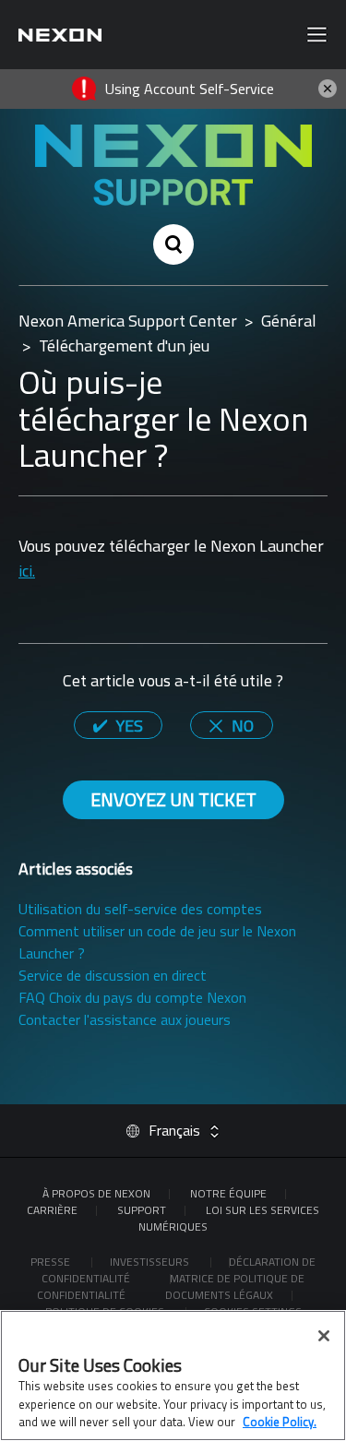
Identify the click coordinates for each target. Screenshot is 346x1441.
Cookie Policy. (279, 1421)
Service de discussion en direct (112, 975)
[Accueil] (59, 34)
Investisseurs (151, 1261)
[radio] (118, 725)
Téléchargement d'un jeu (124, 345)
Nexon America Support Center (127, 320)
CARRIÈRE (52, 1210)
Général (288, 320)
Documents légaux (219, 1295)
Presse (51, 1261)
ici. (26, 570)
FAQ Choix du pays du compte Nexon (132, 997)
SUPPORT (141, 1210)
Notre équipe (228, 1193)
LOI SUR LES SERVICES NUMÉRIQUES (228, 1218)
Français (174, 1130)
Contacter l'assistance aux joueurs (124, 1019)
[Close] (324, 1336)
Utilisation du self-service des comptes (140, 909)
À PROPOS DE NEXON (96, 1193)
